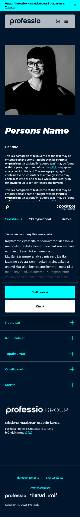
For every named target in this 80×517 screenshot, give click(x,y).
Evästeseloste (54, 477)
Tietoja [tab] (66, 219)
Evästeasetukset (40, 487)
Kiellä (40, 306)
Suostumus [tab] (13, 219)
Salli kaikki (40, 292)
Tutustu (10, 7)
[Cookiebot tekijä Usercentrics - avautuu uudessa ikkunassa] (57, 207)
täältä (28, 432)
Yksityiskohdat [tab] (40, 219)
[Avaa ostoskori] (57, 21)
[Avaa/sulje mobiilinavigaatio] (66, 21)
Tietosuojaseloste (28, 477)
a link (53, 167)
